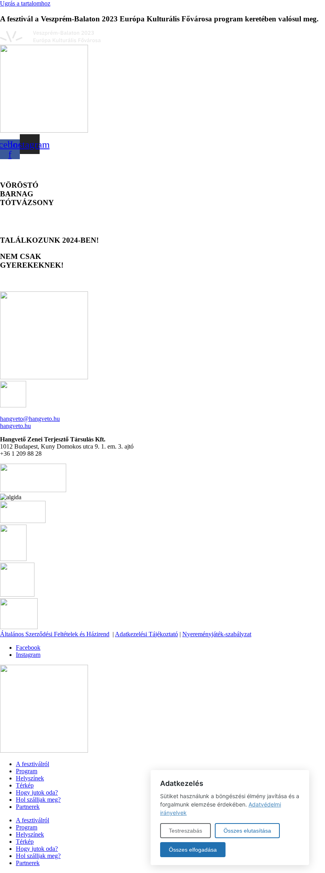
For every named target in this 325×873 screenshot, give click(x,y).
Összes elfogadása (193, 849)
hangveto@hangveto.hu (30, 418)
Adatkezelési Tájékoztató (146, 634)
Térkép (25, 785)
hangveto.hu (15, 425)
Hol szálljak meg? (38, 799)
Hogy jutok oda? (37, 792)
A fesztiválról (32, 764)
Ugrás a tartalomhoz (25, 3)
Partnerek (28, 806)
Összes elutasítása (247, 830)
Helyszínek (30, 778)
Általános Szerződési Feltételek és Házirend (54, 634)
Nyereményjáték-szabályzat (216, 634)
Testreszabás (185, 830)
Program (26, 771)
